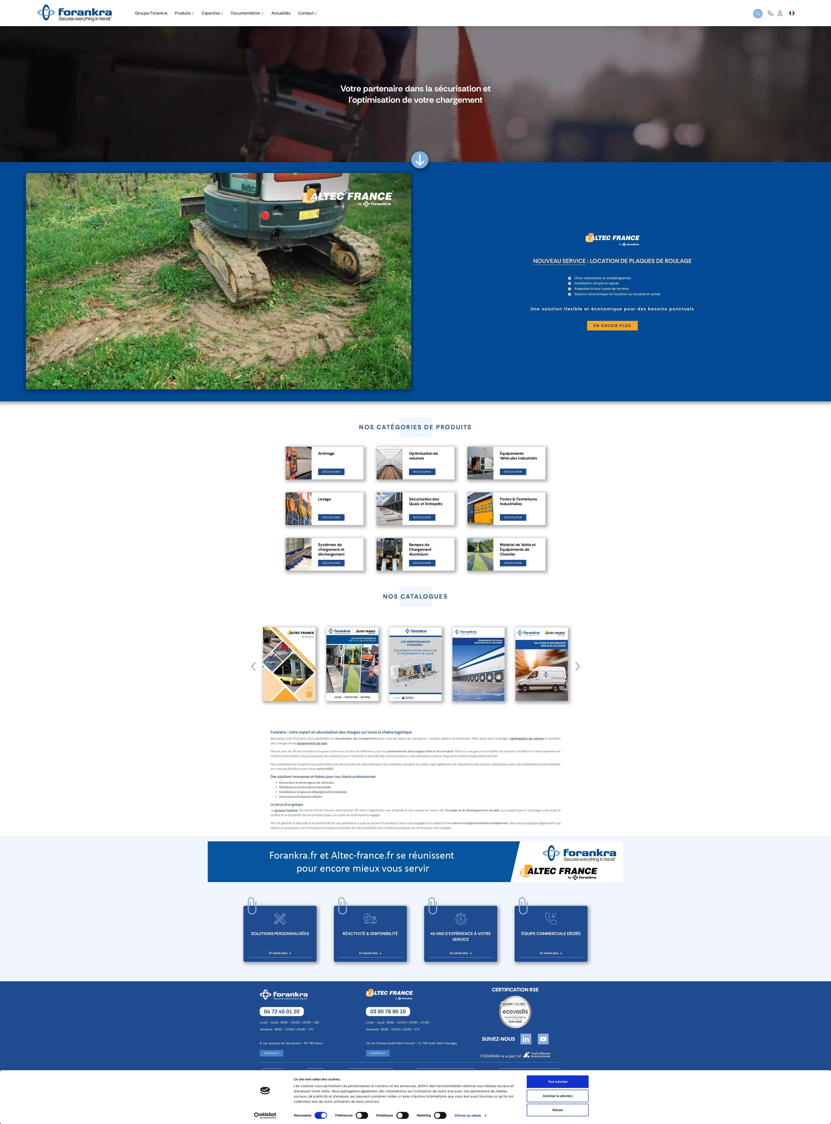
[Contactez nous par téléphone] (770, 13)
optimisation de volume (527, 738)
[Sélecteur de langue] (791, 13)
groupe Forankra (286, 810)
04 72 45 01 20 (282, 1011)
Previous (253, 664)
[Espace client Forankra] (780, 13)
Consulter (289, 677)
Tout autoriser (558, 1081)
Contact (271, 1053)
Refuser (557, 1110)
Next (577, 664)
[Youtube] (543, 1039)
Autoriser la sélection (558, 1096)
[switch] (362, 1115)
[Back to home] (76, 13)
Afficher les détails (467, 1115)
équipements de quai (312, 743)
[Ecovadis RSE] (515, 1012)
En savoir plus (612, 325)
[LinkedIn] (525, 1039)
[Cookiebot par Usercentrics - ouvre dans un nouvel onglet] (265, 1115)
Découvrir (331, 472)
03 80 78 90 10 (388, 1011)
